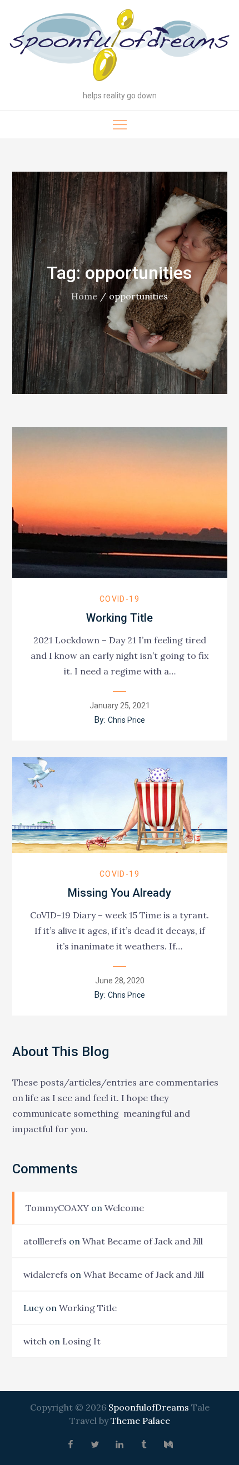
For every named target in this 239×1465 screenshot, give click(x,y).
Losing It (81, 1341)
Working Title (119, 617)
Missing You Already (119, 892)
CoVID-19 (119, 598)
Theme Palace (140, 1420)
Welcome (124, 1207)
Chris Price (126, 720)
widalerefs (45, 1274)
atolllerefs (45, 1241)
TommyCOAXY (57, 1207)
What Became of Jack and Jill (142, 1241)
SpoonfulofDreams (148, 1407)
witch (35, 1341)
